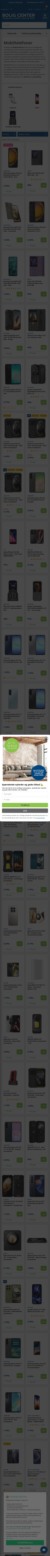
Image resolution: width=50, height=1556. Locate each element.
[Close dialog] (46, 739)
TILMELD (25, 805)
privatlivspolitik (40, 818)
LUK (25, 810)
